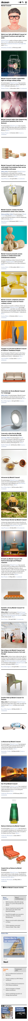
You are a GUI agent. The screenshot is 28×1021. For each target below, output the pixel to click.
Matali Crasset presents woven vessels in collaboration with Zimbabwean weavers (11, 255)
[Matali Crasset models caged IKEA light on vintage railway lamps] (14, 64)
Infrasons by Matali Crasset (10, 477)
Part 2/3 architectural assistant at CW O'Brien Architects (15, 984)
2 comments (20, 619)
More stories (14, 887)
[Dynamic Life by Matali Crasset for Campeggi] (14, 593)
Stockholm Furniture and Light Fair (16, 43)
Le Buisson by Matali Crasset (11, 741)
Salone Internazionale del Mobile (12, 615)
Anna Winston (5, 178)
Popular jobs (5, 970)
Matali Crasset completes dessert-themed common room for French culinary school (13, 301)
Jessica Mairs (5, 267)
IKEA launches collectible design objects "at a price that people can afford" (15, 902)
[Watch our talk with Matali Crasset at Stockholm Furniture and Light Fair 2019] (14, 20)
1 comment (19, 577)
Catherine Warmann (6, 793)
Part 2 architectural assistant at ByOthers (14, 974)
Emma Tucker (5, 88)
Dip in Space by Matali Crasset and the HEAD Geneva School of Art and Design (13, 652)
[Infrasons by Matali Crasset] (14, 463)
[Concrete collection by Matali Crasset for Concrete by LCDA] (14, 419)
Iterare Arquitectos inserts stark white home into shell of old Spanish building (14, 908)
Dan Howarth (5, 221)
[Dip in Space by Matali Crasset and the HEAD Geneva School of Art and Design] (14, 636)
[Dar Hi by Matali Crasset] (14, 769)
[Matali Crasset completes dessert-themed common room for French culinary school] (14, 285)
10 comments (20, 528)
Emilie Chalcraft (5, 445)
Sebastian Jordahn (6, 47)
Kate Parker (4, 577)
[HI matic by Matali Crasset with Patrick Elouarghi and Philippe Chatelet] (14, 544)
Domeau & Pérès (5, 877)
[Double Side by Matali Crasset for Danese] (14, 683)
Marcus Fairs (4, 42)
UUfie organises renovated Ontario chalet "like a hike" (13, 926)
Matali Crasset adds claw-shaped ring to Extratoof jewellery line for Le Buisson (14, 121)
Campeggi (22, 613)
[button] (23, 2)
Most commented (19, 898)
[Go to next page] (20, 2)
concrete (14, 215)
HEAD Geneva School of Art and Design (15, 661)
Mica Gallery (21, 483)
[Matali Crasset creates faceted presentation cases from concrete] (14, 195)
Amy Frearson (5, 528)
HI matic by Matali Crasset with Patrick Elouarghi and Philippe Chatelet (11, 560)
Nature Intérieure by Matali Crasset (13, 826)
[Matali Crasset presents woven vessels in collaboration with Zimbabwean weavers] (14, 239)
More (6, 45)
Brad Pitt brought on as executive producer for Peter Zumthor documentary (15, 915)
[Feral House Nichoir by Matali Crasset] (14, 505)
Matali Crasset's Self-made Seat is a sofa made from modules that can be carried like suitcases (13, 167)
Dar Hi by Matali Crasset (9, 783)
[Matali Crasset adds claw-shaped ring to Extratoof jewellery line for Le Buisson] (14, 105)
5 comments (21, 178)
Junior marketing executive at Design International (14, 994)
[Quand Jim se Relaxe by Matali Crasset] (14, 854)
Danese (11, 705)
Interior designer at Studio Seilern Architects (13, 989)
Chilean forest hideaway (5, 1010)
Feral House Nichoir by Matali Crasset (14, 519)
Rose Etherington (6, 401)
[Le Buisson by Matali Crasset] (14, 727)
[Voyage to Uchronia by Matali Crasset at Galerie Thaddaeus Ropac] (14, 334)
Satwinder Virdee (6, 751)
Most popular (5, 898)
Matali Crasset (5, 40)
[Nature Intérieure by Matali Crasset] (14, 811)
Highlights (8, 1006)
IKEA (2, 86)
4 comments (23, 88)
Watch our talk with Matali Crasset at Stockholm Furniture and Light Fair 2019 (13, 36)
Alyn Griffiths (5, 358)
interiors (7, 309)
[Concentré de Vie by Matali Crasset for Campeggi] (14, 376)
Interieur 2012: (5, 438)
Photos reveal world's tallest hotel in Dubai (15, 921)
